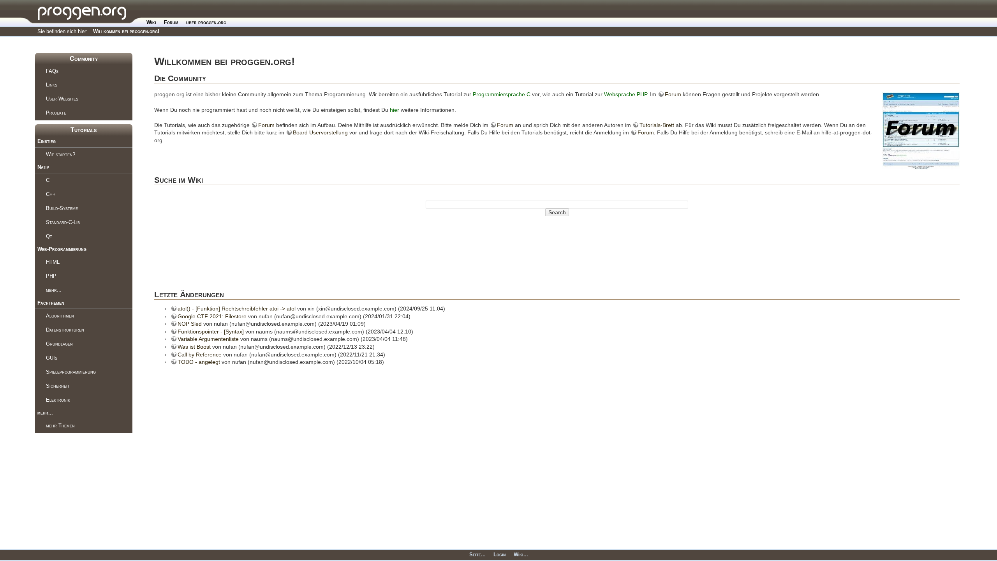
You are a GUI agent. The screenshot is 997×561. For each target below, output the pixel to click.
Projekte (56, 113)
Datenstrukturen (65, 330)
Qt (49, 236)
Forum (171, 22)
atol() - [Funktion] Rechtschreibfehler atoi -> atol (237, 308)
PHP (51, 276)
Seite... (477, 554)
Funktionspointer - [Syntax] (211, 331)
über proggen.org (206, 22)
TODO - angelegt (199, 362)
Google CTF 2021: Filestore (212, 316)
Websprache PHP (625, 94)
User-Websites (62, 99)
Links (51, 85)
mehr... (54, 290)
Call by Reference (200, 354)
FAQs (52, 71)
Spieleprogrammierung (71, 372)
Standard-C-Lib (63, 222)
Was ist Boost (194, 347)
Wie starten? (60, 154)
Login (499, 554)
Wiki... (521, 554)
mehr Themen (60, 426)
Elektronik (58, 400)
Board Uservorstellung (320, 132)
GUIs (51, 358)
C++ (51, 194)
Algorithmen (60, 316)
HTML (53, 262)
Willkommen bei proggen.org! (126, 31)
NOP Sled (190, 324)
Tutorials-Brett (656, 125)
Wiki (151, 22)
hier (394, 110)
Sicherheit (58, 386)
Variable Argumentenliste (208, 339)
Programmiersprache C (501, 94)
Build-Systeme (62, 208)
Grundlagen (59, 344)
